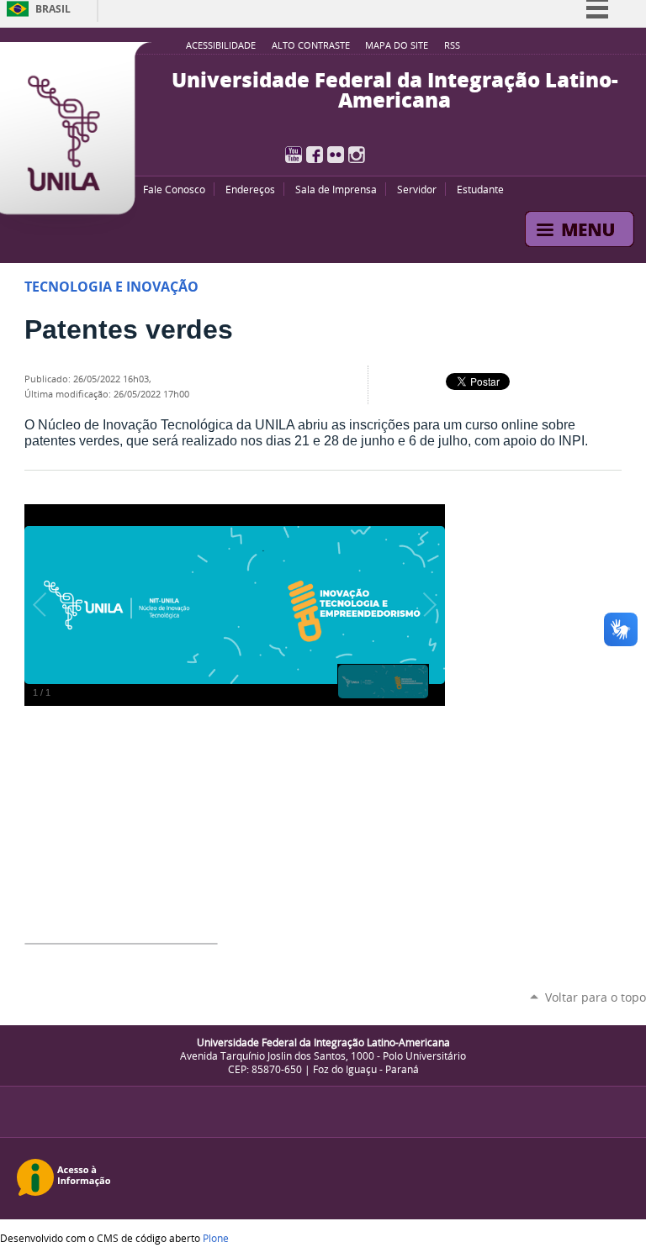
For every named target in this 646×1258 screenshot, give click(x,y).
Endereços (250, 189)
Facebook (314, 154)
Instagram (356, 154)
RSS (452, 45)
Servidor (417, 189)
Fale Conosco (174, 189)
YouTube (293, 154)
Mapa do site (396, 45)
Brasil (53, 9)
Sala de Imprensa (336, 189)
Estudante (480, 189)
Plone (216, 1238)
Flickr (335, 154)
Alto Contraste (311, 45)
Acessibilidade (221, 45)
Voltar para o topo (595, 997)
